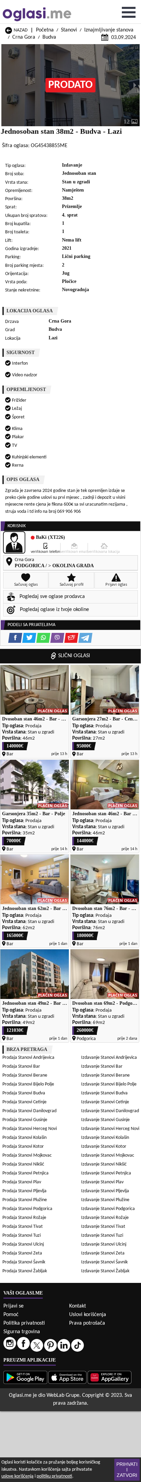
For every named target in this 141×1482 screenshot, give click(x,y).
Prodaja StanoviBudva (23, 1093)
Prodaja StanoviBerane (24, 1075)
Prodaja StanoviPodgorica (27, 1208)
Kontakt (77, 1306)
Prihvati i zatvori (127, 1469)
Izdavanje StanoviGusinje (105, 1119)
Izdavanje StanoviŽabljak (105, 1271)
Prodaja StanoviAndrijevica (28, 1057)
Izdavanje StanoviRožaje (105, 1217)
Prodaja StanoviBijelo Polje (28, 1084)
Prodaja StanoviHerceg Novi (29, 1128)
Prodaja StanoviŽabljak (24, 1271)
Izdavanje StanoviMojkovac (107, 1155)
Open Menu (129, 12)
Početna (45, 30)
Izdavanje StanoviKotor (103, 1146)
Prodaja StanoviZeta (22, 1253)
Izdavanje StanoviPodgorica (108, 1208)
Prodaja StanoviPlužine (24, 1199)
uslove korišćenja (17, 1476)
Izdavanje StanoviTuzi (102, 1235)
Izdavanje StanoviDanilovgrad (110, 1111)
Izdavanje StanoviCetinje (105, 1102)
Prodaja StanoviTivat (22, 1226)
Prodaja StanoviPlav (21, 1182)
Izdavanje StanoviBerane (105, 1075)
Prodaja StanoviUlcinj (23, 1244)
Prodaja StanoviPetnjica (25, 1173)
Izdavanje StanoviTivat (103, 1226)
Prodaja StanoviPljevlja (24, 1191)
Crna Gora (23, 37)
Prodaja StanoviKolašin (24, 1137)
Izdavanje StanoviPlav (102, 1182)
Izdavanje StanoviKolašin (105, 1137)
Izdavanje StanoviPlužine (105, 1199)
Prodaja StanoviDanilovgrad (29, 1111)
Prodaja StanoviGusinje (24, 1119)
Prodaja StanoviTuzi (21, 1235)
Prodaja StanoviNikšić (23, 1164)
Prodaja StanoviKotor (23, 1146)
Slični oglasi (74, 656)
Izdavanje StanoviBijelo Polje (109, 1084)
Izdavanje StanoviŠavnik (104, 1262)
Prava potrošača (87, 1323)
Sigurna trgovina (21, 1332)
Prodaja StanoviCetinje (24, 1102)
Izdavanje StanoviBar (102, 1066)
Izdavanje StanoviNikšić (104, 1164)
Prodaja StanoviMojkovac (27, 1155)
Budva (49, 37)
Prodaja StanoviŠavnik (23, 1262)
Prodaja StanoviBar (21, 1066)
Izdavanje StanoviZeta (103, 1253)
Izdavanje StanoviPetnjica (106, 1173)
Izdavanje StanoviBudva (104, 1093)
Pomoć (10, 1314)
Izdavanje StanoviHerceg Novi (110, 1128)
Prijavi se (13, 1306)
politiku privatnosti (54, 1476)
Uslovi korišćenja (87, 1314)
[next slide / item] (135, 85)
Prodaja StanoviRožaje (24, 1217)
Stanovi (69, 30)
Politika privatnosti (24, 1323)
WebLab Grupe (63, 1395)
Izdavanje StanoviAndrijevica (109, 1057)
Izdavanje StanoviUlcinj (103, 1244)
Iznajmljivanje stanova (108, 30)
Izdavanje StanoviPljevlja (105, 1191)
